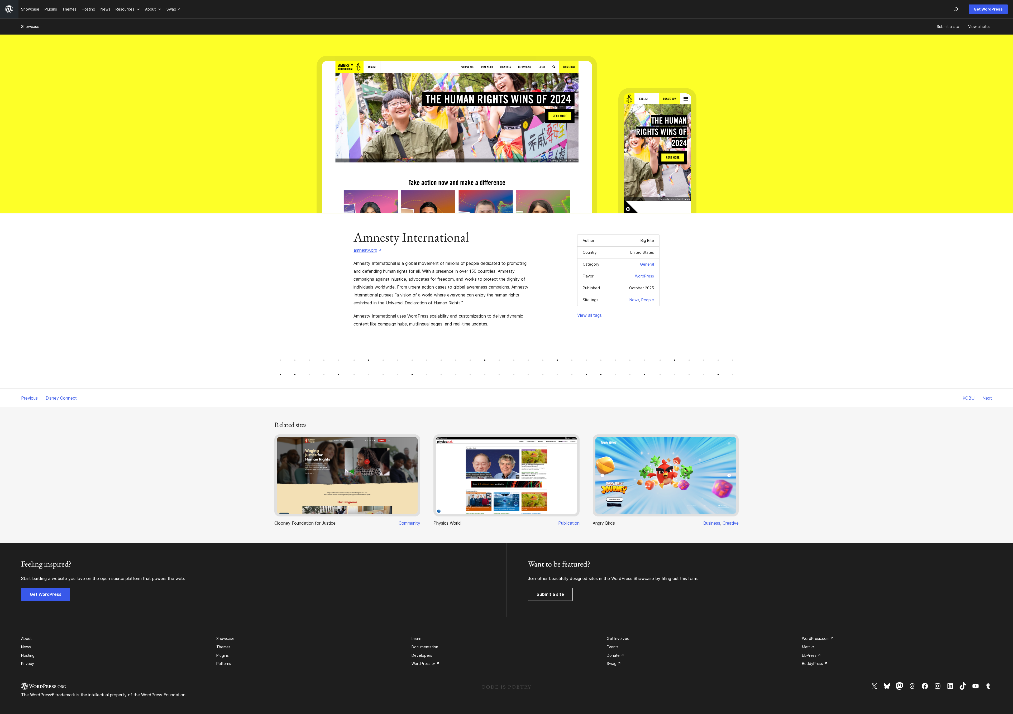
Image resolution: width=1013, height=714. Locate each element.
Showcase (30, 26)
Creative (731, 523)
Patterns (223, 663)
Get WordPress (988, 9)
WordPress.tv (425, 663)
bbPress (811, 655)
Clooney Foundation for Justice (305, 523)
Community (409, 523)
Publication (569, 523)
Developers (422, 655)
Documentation (425, 647)
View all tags (589, 315)
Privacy (27, 663)
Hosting (28, 655)
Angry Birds (604, 523)
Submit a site (550, 594)
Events (613, 647)
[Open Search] (956, 9)
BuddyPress (815, 663)
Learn (416, 638)
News (634, 300)
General (647, 264)
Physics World (447, 523)
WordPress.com (818, 638)
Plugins (222, 655)
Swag (614, 663)
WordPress (644, 276)
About (26, 638)
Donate (615, 655)
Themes (223, 647)
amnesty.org (365, 250)
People (647, 300)
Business (711, 523)
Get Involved (618, 638)
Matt (808, 647)
